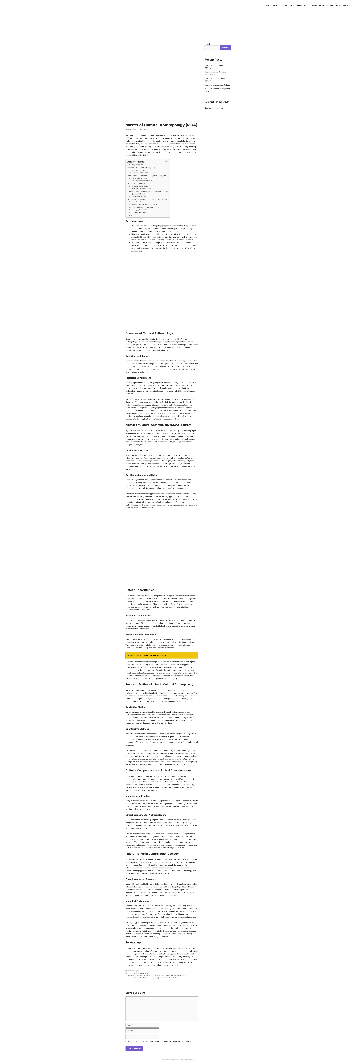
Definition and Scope (139, 170)
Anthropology (133, 973)
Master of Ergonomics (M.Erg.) (218, 85)
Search (207, 44)
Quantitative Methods (139, 197)
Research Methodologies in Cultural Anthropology (148, 191)
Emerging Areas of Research (142, 210)
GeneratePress (190, 1059)
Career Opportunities (136, 183)
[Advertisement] (178, 25)
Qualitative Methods (138, 194)
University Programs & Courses (325, 5)
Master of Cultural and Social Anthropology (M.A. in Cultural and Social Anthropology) (157, 978)
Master (147, 973)
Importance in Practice (140, 202)
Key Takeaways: (138, 165)
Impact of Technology (139, 212)
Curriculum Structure (139, 178)
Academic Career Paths (140, 186)
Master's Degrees (134, 971)
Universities (302, 5)
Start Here (287, 5)
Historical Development (140, 173)
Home (268, 5)
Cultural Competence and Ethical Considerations (147, 199)
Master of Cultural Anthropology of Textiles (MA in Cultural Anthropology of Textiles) (157, 976)
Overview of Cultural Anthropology (141, 168)
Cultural (141, 973)
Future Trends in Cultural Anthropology (144, 207)
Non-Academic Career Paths (141, 189)
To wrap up (132, 215)
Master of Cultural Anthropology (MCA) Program (147, 175)
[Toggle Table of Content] (166, 161)
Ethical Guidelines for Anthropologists (145, 205)
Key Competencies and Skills (142, 181)
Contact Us (348, 5)
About (275, 5)
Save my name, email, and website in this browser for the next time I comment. (160, 1041)
